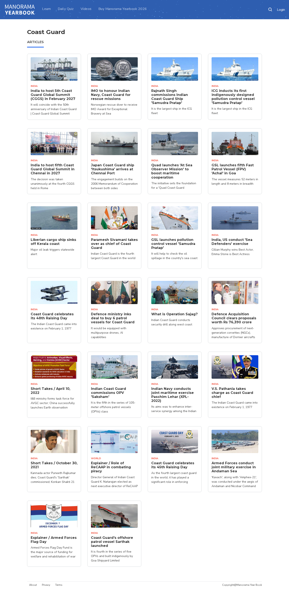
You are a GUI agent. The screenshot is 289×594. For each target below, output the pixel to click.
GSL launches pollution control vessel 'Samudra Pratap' (173, 244)
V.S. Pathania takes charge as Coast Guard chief (232, 393)
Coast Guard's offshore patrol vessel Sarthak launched (112, 542)
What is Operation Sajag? (174, 314)
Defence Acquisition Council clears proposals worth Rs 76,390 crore (234, 318)
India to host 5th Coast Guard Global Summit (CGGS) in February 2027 (53, 95)
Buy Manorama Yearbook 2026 (122, 9)
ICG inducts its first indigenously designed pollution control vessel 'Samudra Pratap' (233, 97)
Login (281, 10)
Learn (46, 9)
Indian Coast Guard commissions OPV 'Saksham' (108, 393)
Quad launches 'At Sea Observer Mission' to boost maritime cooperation (171, 171)
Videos (86, 9)
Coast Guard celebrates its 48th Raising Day (52, 316)
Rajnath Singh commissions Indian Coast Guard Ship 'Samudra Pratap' (169, 97)
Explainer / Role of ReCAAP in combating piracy (111, 467)
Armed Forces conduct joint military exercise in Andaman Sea (234, 467)
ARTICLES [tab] (35, 42)
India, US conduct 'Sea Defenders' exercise (232, 242)
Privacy (46, 585)
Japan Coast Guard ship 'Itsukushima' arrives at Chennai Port (112, 169)
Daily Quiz (66, 9)
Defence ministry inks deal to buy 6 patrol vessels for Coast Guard (113, 318)
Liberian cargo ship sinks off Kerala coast (53, 242)
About (33, 585)
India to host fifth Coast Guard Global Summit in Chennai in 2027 (52, 169)
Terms (58, 585)
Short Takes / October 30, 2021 (54, 465)
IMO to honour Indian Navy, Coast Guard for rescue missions (111, 95)
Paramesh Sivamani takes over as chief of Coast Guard (114, 244)
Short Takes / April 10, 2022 (50, 391)
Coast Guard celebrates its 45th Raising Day (172, 465)
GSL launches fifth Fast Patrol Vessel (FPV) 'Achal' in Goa (233, 169)
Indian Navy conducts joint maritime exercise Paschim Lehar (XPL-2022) (172, 395)
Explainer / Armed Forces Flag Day (54, 540)
